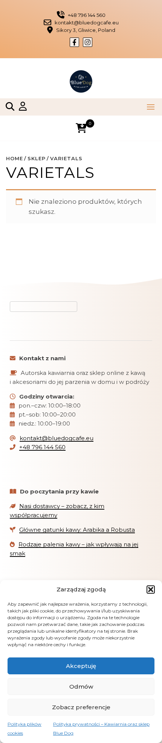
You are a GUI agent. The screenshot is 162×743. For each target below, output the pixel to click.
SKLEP (37, 158)
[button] (150, 589)
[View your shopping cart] (81, 128)
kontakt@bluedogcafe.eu (56, 438)
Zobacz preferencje (81, 707)
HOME (14, 158)
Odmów (81, 686)
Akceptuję (81, 665)
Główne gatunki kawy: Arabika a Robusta (77, 529)
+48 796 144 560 (42, 447)
